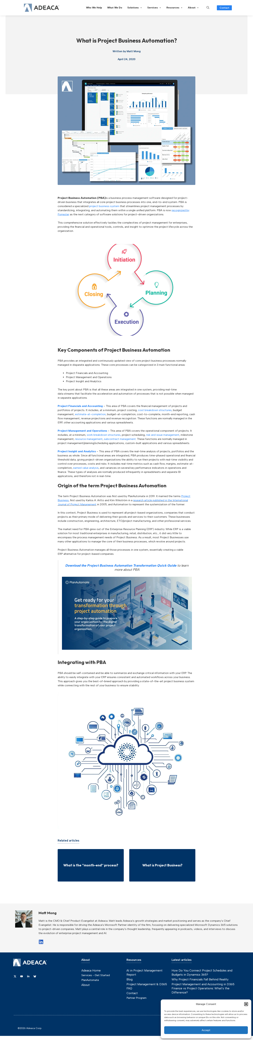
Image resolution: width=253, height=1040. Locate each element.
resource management (89, 439)
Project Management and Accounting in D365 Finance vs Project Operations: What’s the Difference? (203, 988)
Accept (206, 1030)
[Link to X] (15, 976)
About (192, 7)
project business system (104, 206)
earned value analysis (86, 467)
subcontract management (120, 439)
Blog (129, 979)
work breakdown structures (103, 434)
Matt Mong (134, 51)
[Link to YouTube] (21, 976)
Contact (224, 7)
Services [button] (152, 7)
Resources (172, 7)
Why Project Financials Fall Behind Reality (200, 979)
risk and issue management (162, 434)
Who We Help (94, 7)
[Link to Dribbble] (28, 976)
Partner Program (136, 997)
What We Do (114, 7)
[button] (246, 1004)
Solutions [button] (133, 7)
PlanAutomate (90, 980)
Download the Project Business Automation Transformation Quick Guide (120, 565)
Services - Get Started (95, 975)
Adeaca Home (91, 970)
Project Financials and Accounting (80, 406)
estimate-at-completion (90, 414)
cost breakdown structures (155, 410)
